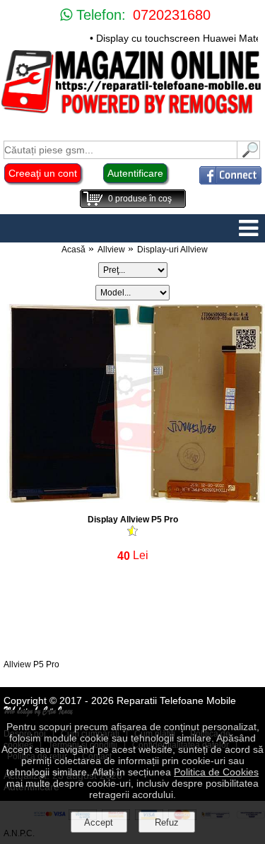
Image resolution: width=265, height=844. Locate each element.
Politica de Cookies (216, 772)
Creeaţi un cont (42, 173)
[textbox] (120, 150)
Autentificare (135, 173)
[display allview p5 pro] (132, 499)
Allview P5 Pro (31, 664)
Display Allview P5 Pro (133, 519)
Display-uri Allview (172, 249)
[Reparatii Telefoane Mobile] (132, 113)
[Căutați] (248, 155)
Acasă (73, 249)
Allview (111, 249)
